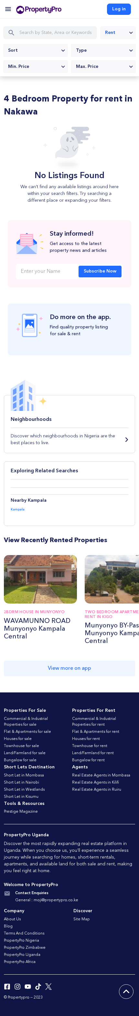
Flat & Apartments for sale (27, 732)
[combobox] (118, 32)
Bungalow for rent (88, 760)
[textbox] (35, 50)
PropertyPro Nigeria (21, 941)
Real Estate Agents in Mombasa (101, 775)
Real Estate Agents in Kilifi (95, 783)
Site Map (81, 919)
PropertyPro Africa (20, 962)
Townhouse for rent (89, 746)
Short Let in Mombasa (24, 775)
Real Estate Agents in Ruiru (96, 790)
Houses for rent (86, 739)
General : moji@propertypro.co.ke (46, 900)
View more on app (69, 668)
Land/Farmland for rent (93, 753)
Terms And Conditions (24, 934)
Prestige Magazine (21, 812)
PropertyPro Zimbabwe (25, 948)
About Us (12, 919)
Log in (119, 9)
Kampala (18, 509)
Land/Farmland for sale (25, 753)
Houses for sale (18, 739)
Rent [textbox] (110, 32)
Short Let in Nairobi (21, 783)
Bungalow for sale (20, 760)
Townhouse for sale (21, 746)
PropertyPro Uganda (22, 955)
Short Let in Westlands (24, 790)
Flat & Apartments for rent (95, 732)
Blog (8, 926)
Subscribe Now (100, 271)
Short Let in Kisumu (21, 797)
